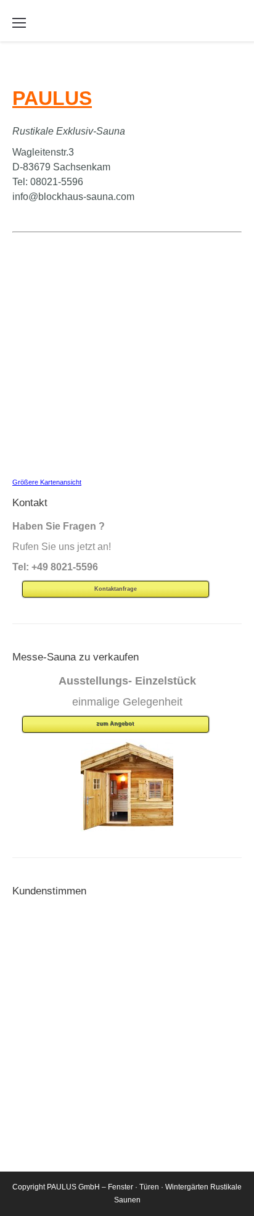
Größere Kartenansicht (46, 482)
